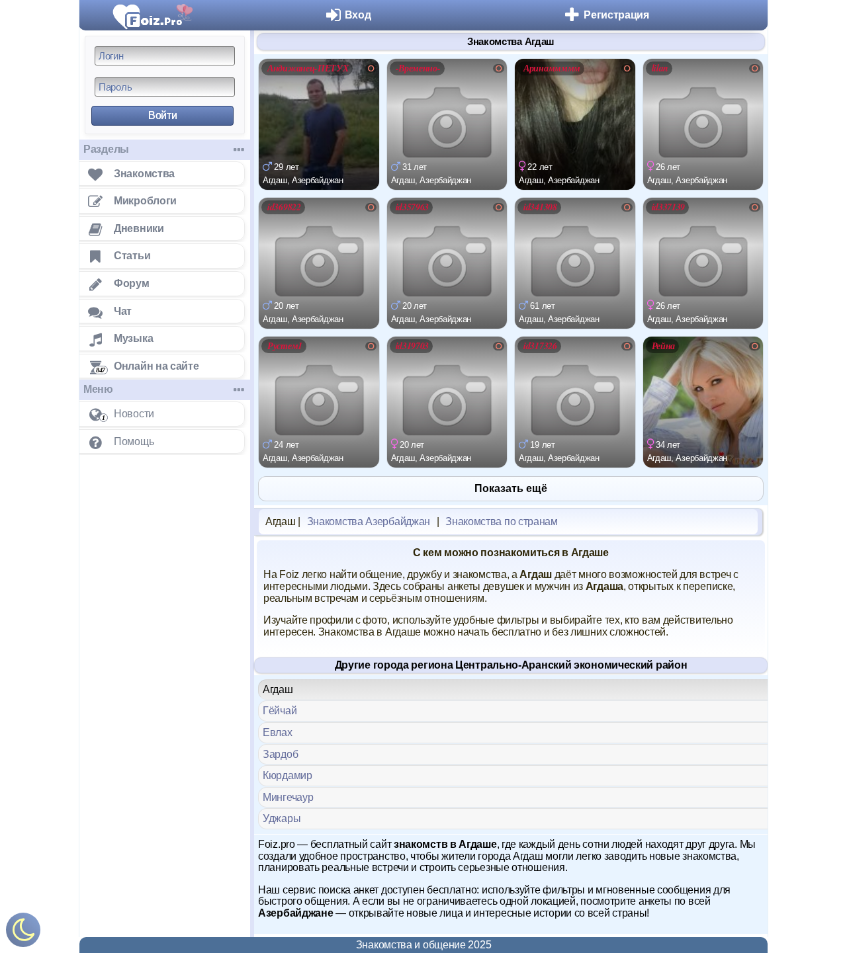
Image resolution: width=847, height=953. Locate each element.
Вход (358, 15)
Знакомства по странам (501, 521)
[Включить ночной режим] (23, 933)
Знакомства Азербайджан (368, 521)
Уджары (281, 818)
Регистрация (616, 15)
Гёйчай (279, 710)
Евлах (277, 732)
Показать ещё (510, 488)
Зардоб (280, 754)
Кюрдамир (287, 775)
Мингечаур (288, 797)
